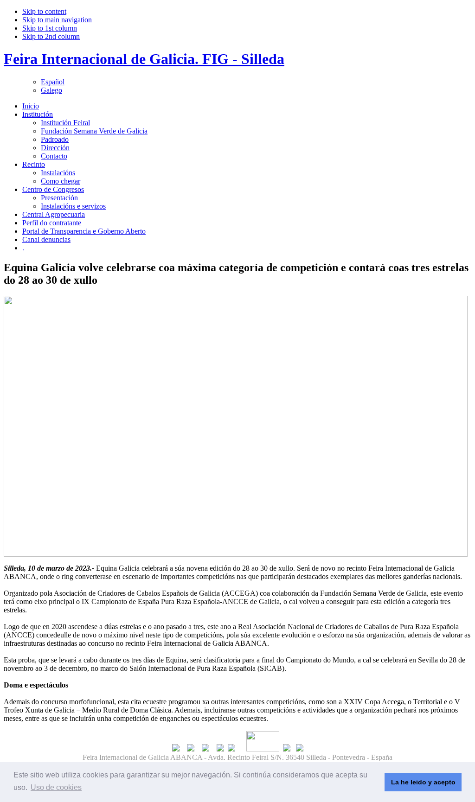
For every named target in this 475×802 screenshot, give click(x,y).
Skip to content (44, 11)
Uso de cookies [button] (56, 787)
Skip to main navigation (57, 20)
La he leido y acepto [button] (423, 782)
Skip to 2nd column (51, 36)
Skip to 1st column (49, 28)
